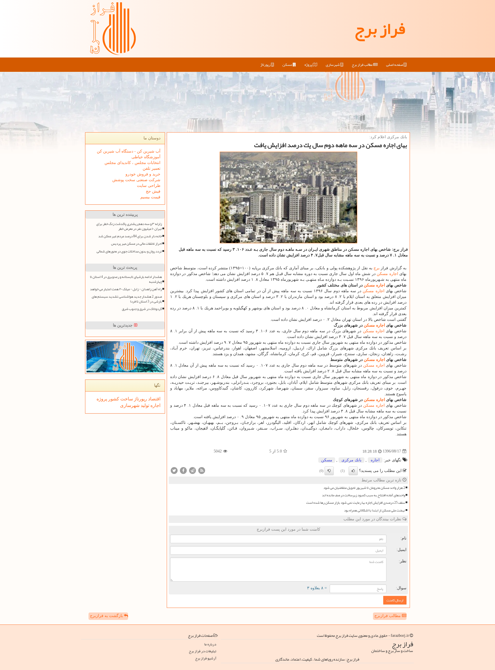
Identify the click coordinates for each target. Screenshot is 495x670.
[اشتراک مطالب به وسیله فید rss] (202, 470)
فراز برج (379, 29)
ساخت (126, 398)
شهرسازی (333, 64)
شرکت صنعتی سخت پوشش (136, 180)
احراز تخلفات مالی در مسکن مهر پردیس (136, 243)
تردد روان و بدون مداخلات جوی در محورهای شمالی (129, 251)
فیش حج (153, 191)
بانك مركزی (351, 460)
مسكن (287, 64)
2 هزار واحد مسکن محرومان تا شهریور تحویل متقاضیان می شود (364, 488)
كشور (113, 398)
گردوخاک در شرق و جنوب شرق (142, 309)
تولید (144, 405)
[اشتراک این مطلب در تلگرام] (192, 470)
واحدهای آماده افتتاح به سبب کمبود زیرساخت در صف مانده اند (363, 495)
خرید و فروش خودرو (142, 174)
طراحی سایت (148, 185)
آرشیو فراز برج (205, 658)
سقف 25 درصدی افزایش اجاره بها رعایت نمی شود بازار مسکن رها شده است (355, 502)
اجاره (393, 274)
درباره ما (210, 644)
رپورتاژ (265, 64)
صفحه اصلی (395, 64)
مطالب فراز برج (362, 64)
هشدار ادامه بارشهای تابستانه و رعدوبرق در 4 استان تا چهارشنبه (126, 279)
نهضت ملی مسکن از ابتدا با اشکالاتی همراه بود (374, 510)
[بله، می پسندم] (353, 471)
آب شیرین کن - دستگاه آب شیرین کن (128, 151)
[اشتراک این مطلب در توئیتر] (174, 470)
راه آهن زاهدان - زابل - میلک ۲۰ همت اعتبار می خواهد (126, 289)
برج (377, 268)
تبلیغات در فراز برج (202, 651)
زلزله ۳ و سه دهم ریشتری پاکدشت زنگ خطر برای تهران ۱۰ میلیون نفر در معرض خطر (129, 226)
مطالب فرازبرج (388, 616)
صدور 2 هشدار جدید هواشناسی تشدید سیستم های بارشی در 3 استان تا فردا (127, 299)
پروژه (309, 64)
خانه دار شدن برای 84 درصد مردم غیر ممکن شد (130, 236)
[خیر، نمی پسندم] (329, 471)
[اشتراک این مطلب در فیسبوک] (183, 470)
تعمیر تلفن (151, 168)
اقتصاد (153, 398)
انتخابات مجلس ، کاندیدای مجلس (132, 163)
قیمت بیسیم (150, 197)
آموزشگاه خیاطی (145, 157)
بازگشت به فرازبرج (107, 616)
